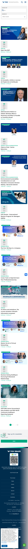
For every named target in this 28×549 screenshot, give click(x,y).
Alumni (12, 490)
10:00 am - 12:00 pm (6, 151)
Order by (4, 14)
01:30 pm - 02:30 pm (6, 220)
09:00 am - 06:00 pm (6, 416)
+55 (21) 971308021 (16, 511)
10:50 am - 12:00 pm (6, 250)
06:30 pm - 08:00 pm (6, 52)
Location (14, 507)
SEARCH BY (4, 7)
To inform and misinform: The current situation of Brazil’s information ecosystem (10, 311)
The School (12, 478)
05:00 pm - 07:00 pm (6, 83)
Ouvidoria (12, 497)
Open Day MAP (5, 50)
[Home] (10, 2)
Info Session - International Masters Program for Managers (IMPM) (10, 216)
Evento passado (5, 27)
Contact (12, 494)
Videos (12, 487)
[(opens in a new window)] (14, 459)
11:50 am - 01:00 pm (6, 281)
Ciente (4, 545)
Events (12, 484)
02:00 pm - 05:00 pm (6, 315)
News (12, 481)
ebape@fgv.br (15, 513)
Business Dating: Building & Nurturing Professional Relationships (9, 376)
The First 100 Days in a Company (10, 248)
